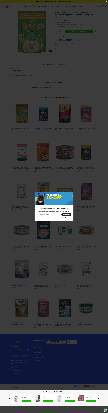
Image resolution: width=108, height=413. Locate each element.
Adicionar (26, 401)
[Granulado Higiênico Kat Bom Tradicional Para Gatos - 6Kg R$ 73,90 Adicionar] (81, 401)
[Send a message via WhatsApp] (105, 410)
